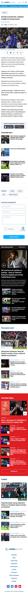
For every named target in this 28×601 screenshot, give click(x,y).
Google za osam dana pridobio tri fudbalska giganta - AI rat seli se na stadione (18, 292)
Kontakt (14, 581)
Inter (4, 194)
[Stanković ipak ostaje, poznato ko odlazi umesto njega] (5, 374)
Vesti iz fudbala (14, 360)
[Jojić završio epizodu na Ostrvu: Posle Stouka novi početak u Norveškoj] (5, 515)
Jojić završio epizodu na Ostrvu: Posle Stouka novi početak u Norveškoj (18, 515)
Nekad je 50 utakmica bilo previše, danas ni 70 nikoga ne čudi (19, 318)
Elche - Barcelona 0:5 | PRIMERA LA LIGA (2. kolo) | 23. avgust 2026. (13, 421)
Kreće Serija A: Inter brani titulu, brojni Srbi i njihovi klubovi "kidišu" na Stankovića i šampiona (17, 163)
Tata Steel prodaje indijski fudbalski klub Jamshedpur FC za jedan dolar (18, 301)
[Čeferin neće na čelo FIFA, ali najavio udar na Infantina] (5, 537)
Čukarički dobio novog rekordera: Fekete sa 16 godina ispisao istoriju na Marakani (13, 505)
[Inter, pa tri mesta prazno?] (5, 152)
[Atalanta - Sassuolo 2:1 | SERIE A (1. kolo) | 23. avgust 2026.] (5, 429)
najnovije (14, 555)
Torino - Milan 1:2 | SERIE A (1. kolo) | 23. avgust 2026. (18, 439)
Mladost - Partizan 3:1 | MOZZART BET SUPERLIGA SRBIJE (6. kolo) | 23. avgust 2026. (18, 463)
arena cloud (14, 560)
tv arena (7, 591)
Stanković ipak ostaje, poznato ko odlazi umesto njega (17, 374)
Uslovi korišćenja (14, 575)
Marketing (14, 578)
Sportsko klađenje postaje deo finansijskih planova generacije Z (18, 309)
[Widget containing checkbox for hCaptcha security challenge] (14, 229)
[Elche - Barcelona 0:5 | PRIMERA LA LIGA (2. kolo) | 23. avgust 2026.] (14, 408)
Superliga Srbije (6, 499)
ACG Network (14, 566)
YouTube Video (7, 398)
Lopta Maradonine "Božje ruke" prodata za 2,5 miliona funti (17, 526)
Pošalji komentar (14, 237)
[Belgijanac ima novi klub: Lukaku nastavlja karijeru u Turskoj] (5, 363)
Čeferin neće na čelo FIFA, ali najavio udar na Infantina (18, 536)
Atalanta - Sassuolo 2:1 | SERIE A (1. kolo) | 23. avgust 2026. (18, 429)
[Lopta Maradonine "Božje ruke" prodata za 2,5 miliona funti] (5, 526)
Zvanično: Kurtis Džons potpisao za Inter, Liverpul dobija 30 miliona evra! (17, 175)
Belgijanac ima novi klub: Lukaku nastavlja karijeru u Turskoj (18, 363)
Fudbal (12, 191)
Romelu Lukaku (13, 194)
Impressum (14, 563)
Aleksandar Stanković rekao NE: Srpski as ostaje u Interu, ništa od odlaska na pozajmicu (13, 353)
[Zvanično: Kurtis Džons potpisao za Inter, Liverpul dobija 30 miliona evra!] (5, 177)
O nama (14, 569)
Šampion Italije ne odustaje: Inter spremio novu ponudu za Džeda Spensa (18, 385)
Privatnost (14, 572)
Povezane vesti (6, 133)
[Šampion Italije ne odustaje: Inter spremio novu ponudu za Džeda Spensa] (5, 385)
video (14, 558)
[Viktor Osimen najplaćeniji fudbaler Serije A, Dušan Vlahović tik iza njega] (5, 139)
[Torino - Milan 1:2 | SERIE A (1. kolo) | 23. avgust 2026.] (5, 440)
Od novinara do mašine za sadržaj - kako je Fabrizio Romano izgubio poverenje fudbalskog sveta (12, 273)
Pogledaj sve (22, 247)
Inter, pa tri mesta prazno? (17, 149)
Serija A (5, 12)
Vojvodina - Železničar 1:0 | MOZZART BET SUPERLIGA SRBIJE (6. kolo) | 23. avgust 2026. (18, 452)
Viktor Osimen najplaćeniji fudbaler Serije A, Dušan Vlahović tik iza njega (17, 137)
